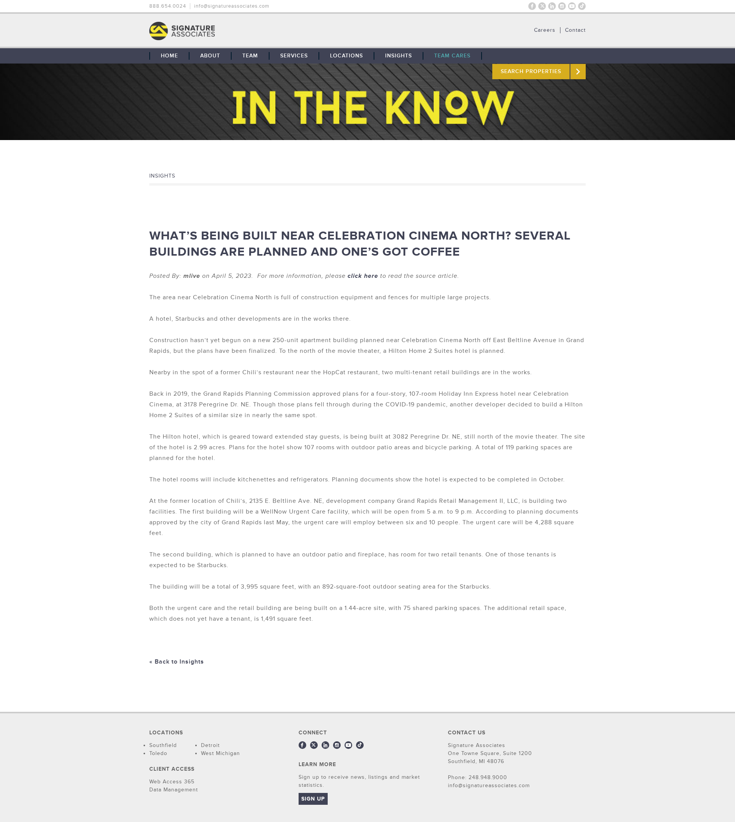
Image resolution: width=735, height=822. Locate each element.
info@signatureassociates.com (232, 6)
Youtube (572, 6)
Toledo (158, 753)
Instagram (562, 6)
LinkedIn (552, 6)
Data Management (173, 789)
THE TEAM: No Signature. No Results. (221, 31)
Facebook (532, 6)
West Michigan (220, 753)
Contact (575, 30)
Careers (544, 30)
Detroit (210, 745)
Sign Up (313, 799)
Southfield (163, 745)
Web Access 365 (171, 781)
